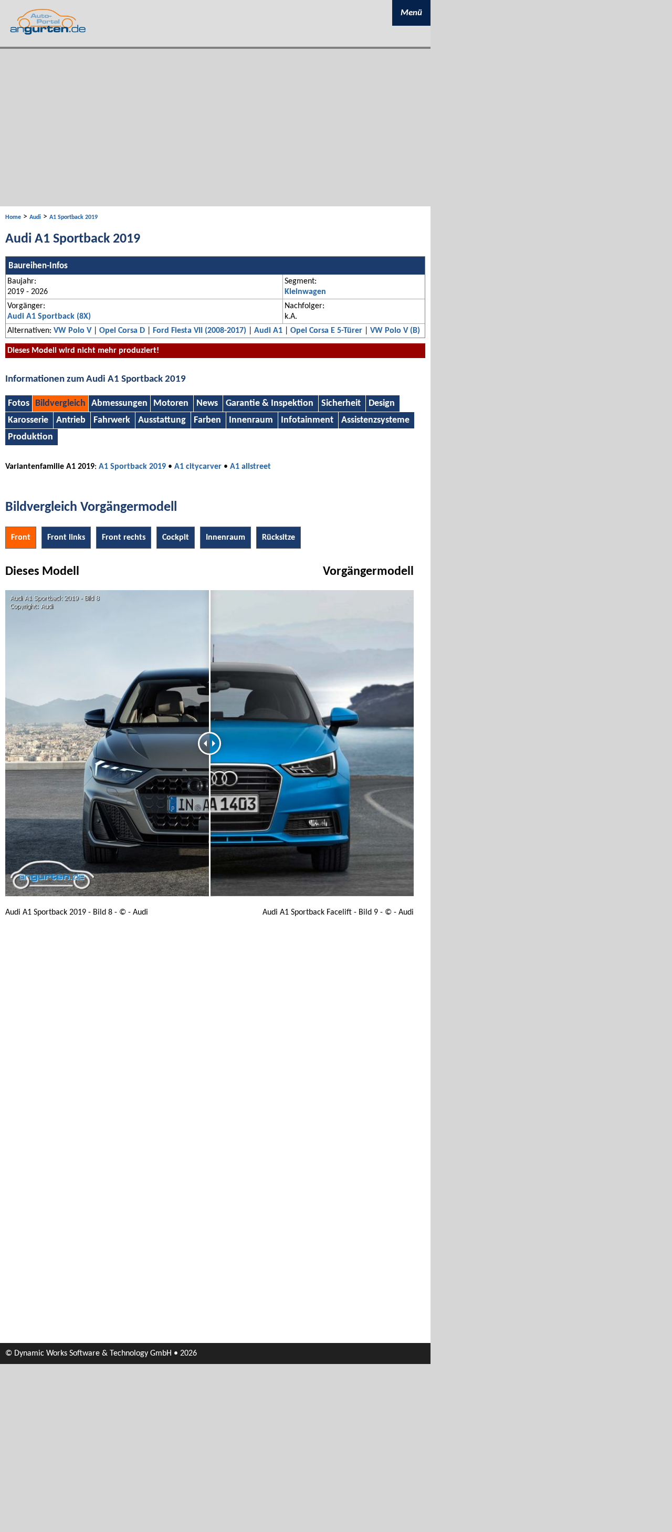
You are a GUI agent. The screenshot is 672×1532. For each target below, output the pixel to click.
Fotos (18, 403)
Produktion (30, 437)
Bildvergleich (60, 403)
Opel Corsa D (122, 331)
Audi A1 (268, 331)
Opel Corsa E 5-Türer (326, 331)
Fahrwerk (111, 420)
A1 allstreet (250, 467)
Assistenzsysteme (375, 420)
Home (13, 217)
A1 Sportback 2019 (73, 217)
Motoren (170, 403)
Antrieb (71, 420)
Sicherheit (341, 403)
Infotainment (307, 420)
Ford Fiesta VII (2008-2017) (199, 331)
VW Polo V (72, 331)
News (207, 403)
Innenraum (251, 420)
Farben (207, 420)
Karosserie (28, 420)
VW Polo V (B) (395, 331)
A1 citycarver (198, 467)
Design (382, 403)
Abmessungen (119, 403)
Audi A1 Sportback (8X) (49, 316)
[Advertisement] (215, 127)
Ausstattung (162, 420)
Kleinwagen (305, 292)
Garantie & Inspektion (269, 403)
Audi (35, 217)
